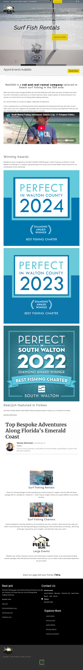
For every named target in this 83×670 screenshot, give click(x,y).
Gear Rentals (41, 8)
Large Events (41, 551)
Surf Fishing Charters (41, 519)
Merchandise (58, 65)
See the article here (10, 415)
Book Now (73, 71)
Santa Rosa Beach (33, 1)
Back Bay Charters (71, 8)
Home (34, 8)
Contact (61, 8)
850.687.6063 (6, 1)
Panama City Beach (52, 634)
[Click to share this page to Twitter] (57, 574)
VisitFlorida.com (7, 613)
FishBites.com (6, 617)
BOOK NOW (57, 1)
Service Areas (50, 620)
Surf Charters (52, 8)
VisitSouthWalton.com (9, 608)
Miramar (20, 1)
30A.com (5, 604)
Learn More (60, 37)
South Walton (14, 1)
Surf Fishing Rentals (42, 487)
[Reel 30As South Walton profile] (41, 363)
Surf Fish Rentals (28, 65)
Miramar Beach (51, 629)
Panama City (25, 1)
